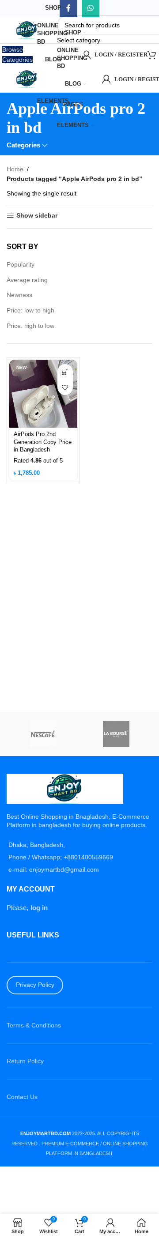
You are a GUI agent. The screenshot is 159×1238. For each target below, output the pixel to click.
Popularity (20, 264)
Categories (23, 145)
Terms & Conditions (34, 1025)
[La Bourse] (116, 734)
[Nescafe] (43, 734)
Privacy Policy (35, 984)
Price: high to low (30, 325)
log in (39, 907)
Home (15, 169)
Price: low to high (30, 310)
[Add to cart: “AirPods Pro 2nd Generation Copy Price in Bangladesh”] (65, 372)
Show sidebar (36, 215)
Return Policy (25, 1061)
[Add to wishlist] (65, 387)
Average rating (27, 279)
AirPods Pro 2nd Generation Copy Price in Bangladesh (43, 442)
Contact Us (22, 1096)
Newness (19, 294)
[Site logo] (27, 29)
